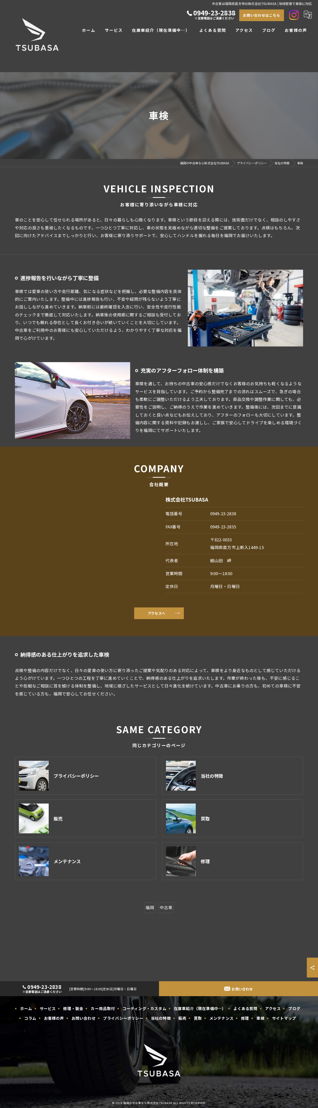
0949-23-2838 (223, 513)
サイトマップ (284, 1018)
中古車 (166, 907)
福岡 (150, 907)
